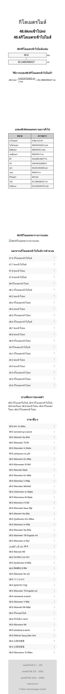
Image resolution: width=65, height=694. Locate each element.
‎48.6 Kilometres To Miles (20, 652)
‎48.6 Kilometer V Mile (19, 602)
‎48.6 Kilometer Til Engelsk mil (23, 591)
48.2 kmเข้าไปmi (17, 296)
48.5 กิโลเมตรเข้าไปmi (20, 315)
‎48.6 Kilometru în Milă (19, 524)
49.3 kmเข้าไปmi (17, 366)
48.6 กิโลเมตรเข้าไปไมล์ (20, 322)
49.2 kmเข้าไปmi (17, 360)
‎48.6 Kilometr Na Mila (19, 513)
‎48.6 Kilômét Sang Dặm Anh (22, 635)
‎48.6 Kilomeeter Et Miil (20, 464)
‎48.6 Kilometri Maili (18, 470)
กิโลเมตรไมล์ (32, 22)
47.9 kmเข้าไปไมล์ (17, 277)
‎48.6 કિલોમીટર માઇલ (18, 619)
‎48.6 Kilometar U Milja (19, 481)
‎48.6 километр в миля (20, 596)
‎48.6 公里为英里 (16, 641)
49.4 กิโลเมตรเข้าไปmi (20, 372)
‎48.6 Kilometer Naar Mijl (20, 508)
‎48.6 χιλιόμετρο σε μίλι (19, 453)
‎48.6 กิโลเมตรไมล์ (17, 613)
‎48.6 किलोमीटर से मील (18, 568)
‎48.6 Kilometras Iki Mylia (20, 497)
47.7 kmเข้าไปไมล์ (17, 264)
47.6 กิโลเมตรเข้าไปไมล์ (20, 258)
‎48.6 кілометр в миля (19, 630)
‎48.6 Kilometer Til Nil (19, 442)
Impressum (32, 683)
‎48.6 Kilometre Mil (17, 624)
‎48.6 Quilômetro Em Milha (21, 519)
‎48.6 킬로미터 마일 (18, 585)
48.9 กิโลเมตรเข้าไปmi (20, 341)
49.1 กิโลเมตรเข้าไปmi (20, 353)
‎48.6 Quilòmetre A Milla (20, 563)
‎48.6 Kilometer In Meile (20, 448)
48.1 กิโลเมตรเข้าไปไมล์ (20, 290)
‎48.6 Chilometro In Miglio (21, 492)
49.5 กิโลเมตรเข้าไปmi (20, 379)
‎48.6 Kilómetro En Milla (20, 459)
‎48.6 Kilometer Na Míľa (20, 530)
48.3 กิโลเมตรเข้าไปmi (20, 302)
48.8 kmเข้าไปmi (17, 334)
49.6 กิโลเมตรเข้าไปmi (20, 385)
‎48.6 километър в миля (20, 432)
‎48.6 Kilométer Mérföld (20, 486)
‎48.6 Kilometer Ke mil (19, 574)
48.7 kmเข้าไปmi (17, 328)
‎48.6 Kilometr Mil (17, 552)
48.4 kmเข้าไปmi (17, 309)
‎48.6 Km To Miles (17, 426)
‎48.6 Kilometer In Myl (19, 541)
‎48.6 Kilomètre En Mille (20, 475)
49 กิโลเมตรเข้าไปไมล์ (19, 347)
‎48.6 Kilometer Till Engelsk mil (23, 535)
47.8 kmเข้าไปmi (17, 271)
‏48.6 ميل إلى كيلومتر (18, 546)
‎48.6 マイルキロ (16, 579)
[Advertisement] (32, 7)
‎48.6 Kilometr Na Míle (19, 437)
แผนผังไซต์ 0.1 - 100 (32, 665)
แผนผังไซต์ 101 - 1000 (32, 671)
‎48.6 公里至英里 (16, 647)
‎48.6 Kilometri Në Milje (20, 607)
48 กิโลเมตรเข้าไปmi (19, 283)
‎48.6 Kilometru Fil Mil (19, 502)
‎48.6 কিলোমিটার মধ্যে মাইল (19, 557)
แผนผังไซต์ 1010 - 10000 (32, 678)
